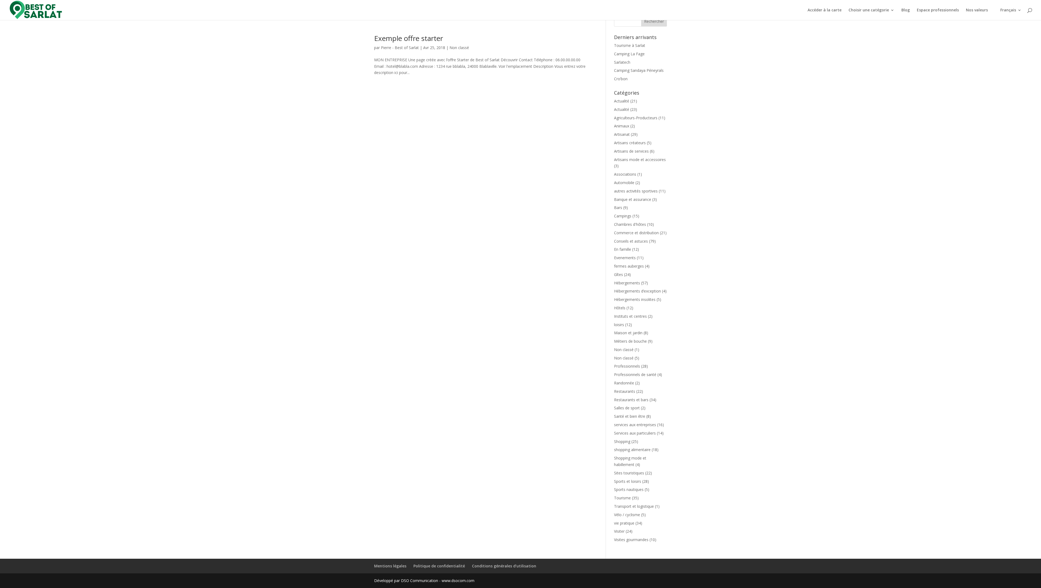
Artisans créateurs (630, 142)
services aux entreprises (635, 424)
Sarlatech (622, 62)
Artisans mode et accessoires (640, 159)
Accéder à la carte (824, 10)
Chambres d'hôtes (630, 224)
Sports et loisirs (627, 481)
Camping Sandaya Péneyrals (639, 70)
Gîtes (618, 274)
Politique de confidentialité (439, 565)
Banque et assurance (632, 199)
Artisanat (622, 134)
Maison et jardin (628, 332)
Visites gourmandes (631, 539)
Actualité (621, 101)
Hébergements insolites (635, 299)
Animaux (621, 125)
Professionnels (627, 366)
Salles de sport (627, 407)
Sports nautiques (629, 489)
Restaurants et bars (631, 399)
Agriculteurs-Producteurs (635, 117)
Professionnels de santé (635, 374)
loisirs (619, 324)
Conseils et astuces (631, 241)
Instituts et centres (630, 316)
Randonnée (624, 382)
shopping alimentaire (632, 449)
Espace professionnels (938, 10)
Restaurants (624, 391)
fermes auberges (629, 266)
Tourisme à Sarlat (629, 45)
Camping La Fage (629, 53)
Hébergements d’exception (637, 291)
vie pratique (624, 523)
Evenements (625, 257)
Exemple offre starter (408, 38)
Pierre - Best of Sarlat (400, 47)
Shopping (622, 441)
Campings (622, 216)
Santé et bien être (629, 416)
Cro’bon (621, 78)
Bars (618, 207)
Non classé (459, 47)
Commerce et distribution (636, 232)
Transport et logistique (634, 506)
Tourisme (622, 497)
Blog (905, 10)
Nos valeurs (977, 10)
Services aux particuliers (635, 433)
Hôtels (619, 307)
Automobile (624, 182)
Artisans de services (631, 151)
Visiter (619, 531)
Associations (625, 174)
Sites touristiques (629, 472)
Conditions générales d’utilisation (504, 565)
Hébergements (627, 282)
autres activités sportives (636, 191)
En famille (622, 249)
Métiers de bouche (630, 341)
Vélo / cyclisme (627, 514)
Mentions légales (390, 565)
